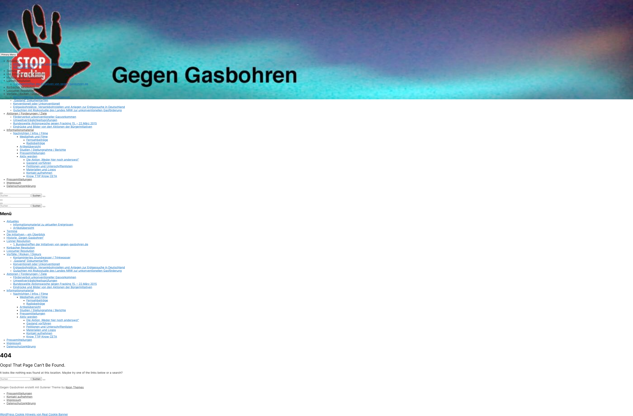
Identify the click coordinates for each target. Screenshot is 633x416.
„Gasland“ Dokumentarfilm (30, 100)
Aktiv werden (28, 156)
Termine (12, 70)
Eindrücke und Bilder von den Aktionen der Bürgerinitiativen (52, 126)
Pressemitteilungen (32, 153)
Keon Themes (75, 387)
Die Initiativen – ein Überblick (26, 74)
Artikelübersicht (23, 67)
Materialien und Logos (41, 169)
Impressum (14, 182)
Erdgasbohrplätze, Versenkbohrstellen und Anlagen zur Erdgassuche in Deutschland (69, 107)
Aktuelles (13, 60)
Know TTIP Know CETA (41, 176)
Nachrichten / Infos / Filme (30, 133)
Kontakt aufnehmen (39, 172)
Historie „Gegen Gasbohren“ (25, 77)
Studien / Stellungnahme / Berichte (43, 149)
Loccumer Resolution (20, 90)
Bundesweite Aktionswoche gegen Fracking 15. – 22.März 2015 (55, 123)
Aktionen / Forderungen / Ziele (27, 113)
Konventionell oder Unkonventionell (36, 103)
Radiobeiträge (35, 143)
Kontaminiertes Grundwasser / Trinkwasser (41, 97)
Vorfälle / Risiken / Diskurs (24, 93)
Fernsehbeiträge (37, 140)
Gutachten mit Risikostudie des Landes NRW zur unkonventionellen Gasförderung (67, 110)
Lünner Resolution (18, 80)
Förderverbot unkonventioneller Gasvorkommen (44, 116)
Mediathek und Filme (34, 136)
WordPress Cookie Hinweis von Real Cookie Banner (34, 414)
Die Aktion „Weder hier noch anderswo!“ (52, 159)
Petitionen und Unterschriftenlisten (49, 166)
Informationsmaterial (20, 130)
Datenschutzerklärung (21, 186)
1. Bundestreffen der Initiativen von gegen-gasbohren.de (50, 84)
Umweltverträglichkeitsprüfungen (35, 120)
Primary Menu (8, 54)
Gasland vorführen (38, 163)
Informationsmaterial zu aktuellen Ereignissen (43, 64)
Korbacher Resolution (21, 87)
